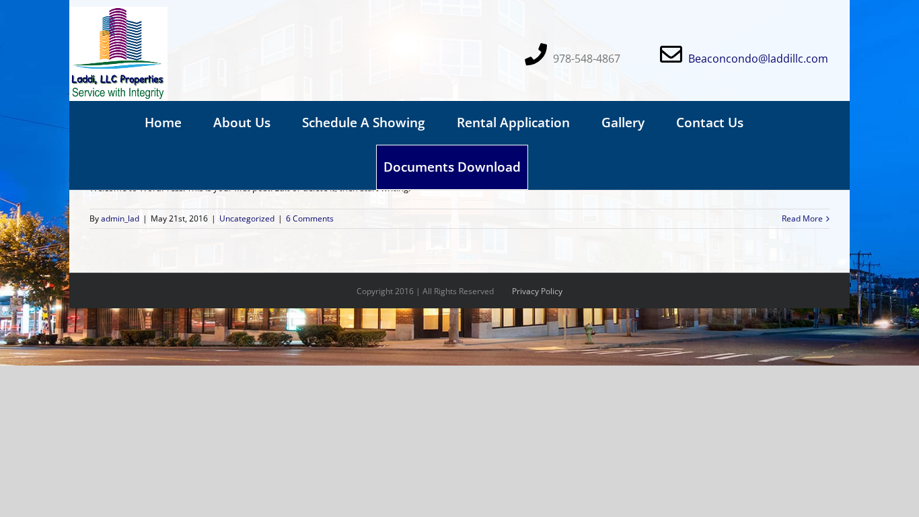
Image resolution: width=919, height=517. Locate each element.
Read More (802, 218)
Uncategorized (246, 218)
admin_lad (120, 218)
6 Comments (310, 218)
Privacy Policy (537, 291)
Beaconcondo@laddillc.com (758, 58)
